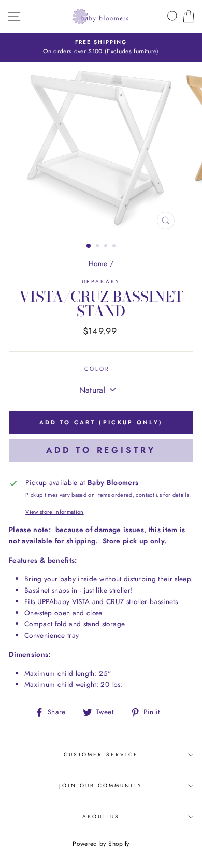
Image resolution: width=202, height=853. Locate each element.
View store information (54, 512)
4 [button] (115, 246)
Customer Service (101, 754)
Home (98, 263)
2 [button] (98, 246)
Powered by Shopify (101, 843)
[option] (101, 47)
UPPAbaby (101, 281)
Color (97, 369)
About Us (100, 816)
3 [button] (106, 246)
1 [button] (89, 246)
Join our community (100, 785)
